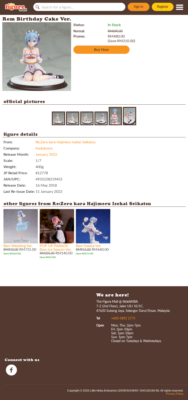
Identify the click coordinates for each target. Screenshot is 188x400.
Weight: (9, 167)
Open (100, 325)
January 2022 (46, 154)
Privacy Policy (174, 393)
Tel (98, 318)
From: (8, 142)
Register (162, 6)
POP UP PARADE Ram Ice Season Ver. (56, 247)
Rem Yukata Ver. (88, 246)
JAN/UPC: (11, 179)
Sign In (138, 6)
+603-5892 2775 (123, 318)
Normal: (79, 31)
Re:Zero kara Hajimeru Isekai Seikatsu (66, 142)
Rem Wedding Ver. (18, 246)
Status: (79, 25)
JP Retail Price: (15, 173)
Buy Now (101, 50)
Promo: (79, 36)
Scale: (8, 161)
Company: (11, 148)
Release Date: (14, 185)
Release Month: (16, 154)
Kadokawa (44, 148)
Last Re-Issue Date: (19, 191)
